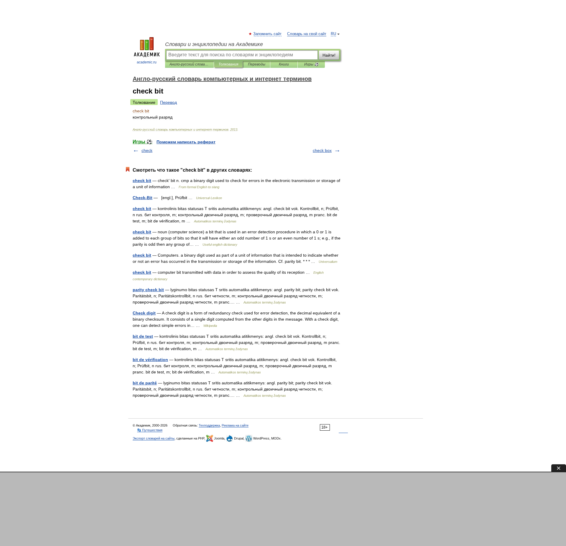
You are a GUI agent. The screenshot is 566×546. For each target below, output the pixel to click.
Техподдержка (209, 425)
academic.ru (147, 62)
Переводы (256, 64)
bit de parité (145, 383)
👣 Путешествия (149, 430)
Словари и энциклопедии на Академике (214, 44)
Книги (284, 64)
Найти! (329, 55)
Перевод (168, 102)
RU (333, 34)
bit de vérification (150, 359)
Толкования (228, 64)
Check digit (144, 313)
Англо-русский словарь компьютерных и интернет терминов (189, 64)
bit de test (143, 336)
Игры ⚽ (311, 64)
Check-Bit (142, 197)
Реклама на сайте (235, 425)
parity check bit (148, 289)
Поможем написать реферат (186, 142)
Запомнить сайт (268, 34)
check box (322, 150)
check (147, 150)
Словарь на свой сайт (306, 34)
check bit (142, 180)
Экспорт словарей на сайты (154, 438)
